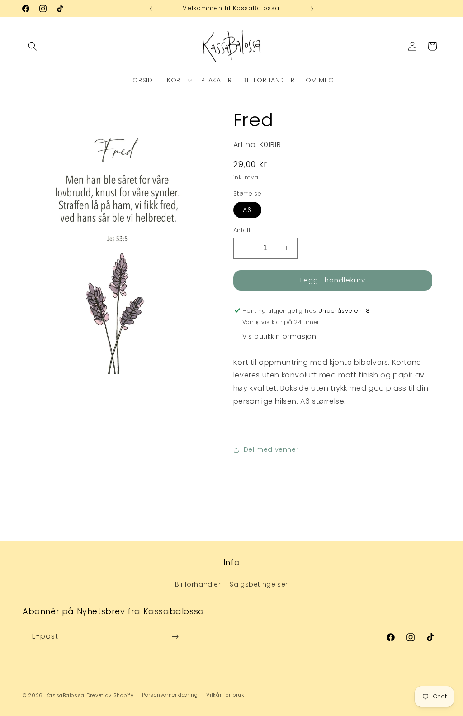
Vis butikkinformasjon (279, 336)
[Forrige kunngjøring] (151, 8)
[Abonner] (175, 636)
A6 (247, 210)
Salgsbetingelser (259, 584)
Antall (241, 230)
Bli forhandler (198, 584)
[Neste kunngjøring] (312, 8)
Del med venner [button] (271, 449)
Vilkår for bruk (225, 694)
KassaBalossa (65, 695)
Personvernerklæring (170, 694)
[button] (33, 46)
